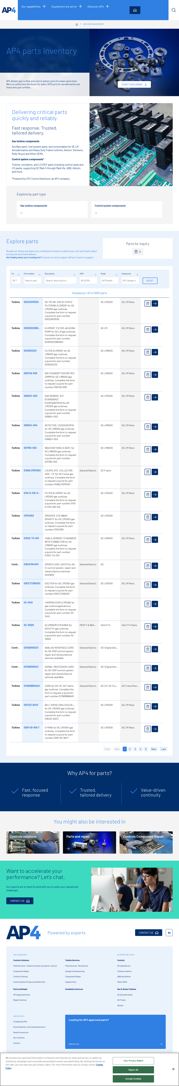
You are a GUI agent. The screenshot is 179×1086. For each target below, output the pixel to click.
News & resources (20, 1032)
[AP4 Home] (23, 932)
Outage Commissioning (75, 971)
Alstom (120, 1005)
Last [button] (163, 749)
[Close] (173, 1069)
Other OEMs (122, 982)
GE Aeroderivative (125, 995)
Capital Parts (70, 982)
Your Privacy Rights (133, 1060)
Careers (16, 1043)
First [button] (107, 749)
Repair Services (20, 1000)
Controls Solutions (21, 960)
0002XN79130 (31, 301)
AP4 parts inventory (93, 24)
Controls (121, 960)
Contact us (47, 257)
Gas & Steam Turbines (126, 989)
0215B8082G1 (31, 647)
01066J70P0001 (32, 470)
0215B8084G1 (31, 666)
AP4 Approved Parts (21, 995)
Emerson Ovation (124, 971)
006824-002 (30, 395)
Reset (150, 280)
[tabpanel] (31, 793)
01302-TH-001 (31, 538)
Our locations (18, 1037)
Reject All (133, 1069)
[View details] (155, 303)
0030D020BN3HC (33, 328)
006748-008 (30, 373)
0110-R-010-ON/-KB (34, 493)
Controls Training (20, 976)
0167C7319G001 (32, 583)
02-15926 (29, 625)
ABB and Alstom (124, 976)
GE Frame (121, 1000)
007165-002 (30, 447)
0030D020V (30, 350)
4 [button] (140, 749)
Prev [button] (117, 749)
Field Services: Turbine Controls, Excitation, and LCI (35, 966)
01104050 (29, 515)
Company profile (20, 1021)
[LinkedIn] (169, 932)
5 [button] (145, 749)
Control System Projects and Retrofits (29, 982)
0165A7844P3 (31, 564)
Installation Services (74, 989)
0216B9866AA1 (32, 685)
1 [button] (124, 749)
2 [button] (130, 749)
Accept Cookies (133, 1078)
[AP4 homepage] (9, 10)
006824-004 (30, 425)
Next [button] (153, 749)
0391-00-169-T (32, 727)
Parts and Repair (20, 989)
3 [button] (135, 749)
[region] (89, 1069)
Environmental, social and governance (29, 1027)
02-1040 (28, 602)
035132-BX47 (31, 704)
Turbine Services (72, 960)
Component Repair (21, 971)
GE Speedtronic (124, 966)
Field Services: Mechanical (76, 966)
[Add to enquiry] (148, 303)
